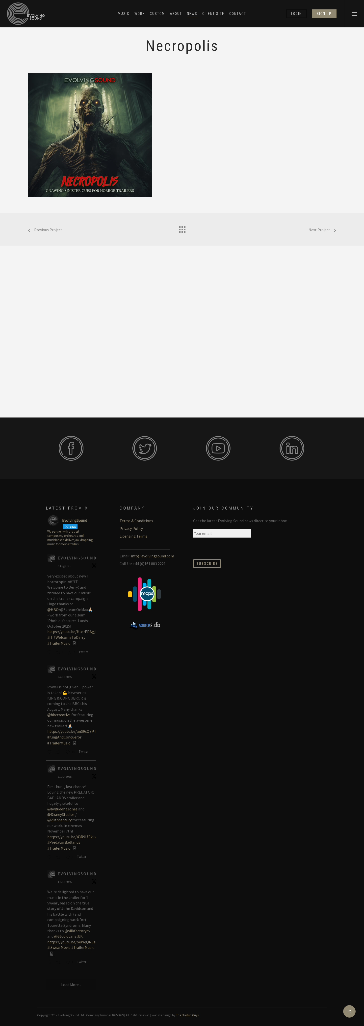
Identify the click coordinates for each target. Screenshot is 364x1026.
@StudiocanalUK (68, 936)
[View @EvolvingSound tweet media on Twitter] (74, 643)
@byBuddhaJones (62, 808)
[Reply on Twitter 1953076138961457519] (50, 652)
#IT (50, 637)
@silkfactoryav (77, 930)
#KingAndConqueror (64, 737)
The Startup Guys (187, 1015)
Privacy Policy (131, 528)
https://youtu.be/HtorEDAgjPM (74, 631)
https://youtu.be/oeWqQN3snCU (74, 941)
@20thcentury (59, 819)
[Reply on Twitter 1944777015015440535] (50, 963)
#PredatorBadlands (63, 842)
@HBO (53, 609)
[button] (354, 13)
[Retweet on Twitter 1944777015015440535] (60, 963)
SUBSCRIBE (207, 564)
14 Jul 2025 (65, 882)
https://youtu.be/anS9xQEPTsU (74, 731)
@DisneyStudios (61, 814)
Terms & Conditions (136, 520)
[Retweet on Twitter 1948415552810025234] (60, 752)
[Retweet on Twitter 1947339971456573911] (60, 857)
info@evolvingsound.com (152, 555)
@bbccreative (59, 714)
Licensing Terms (133, 536)
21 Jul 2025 (65, 776)
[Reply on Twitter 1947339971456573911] (50, 857)
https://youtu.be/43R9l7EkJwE (73, 836)
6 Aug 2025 (64, 566)
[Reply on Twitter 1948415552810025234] (50, 752)
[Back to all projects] (182, 228)
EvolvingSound (77, 557)
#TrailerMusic (58, 643)
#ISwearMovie (59, 947)
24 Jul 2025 (65, 677)
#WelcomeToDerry (69, 637)
